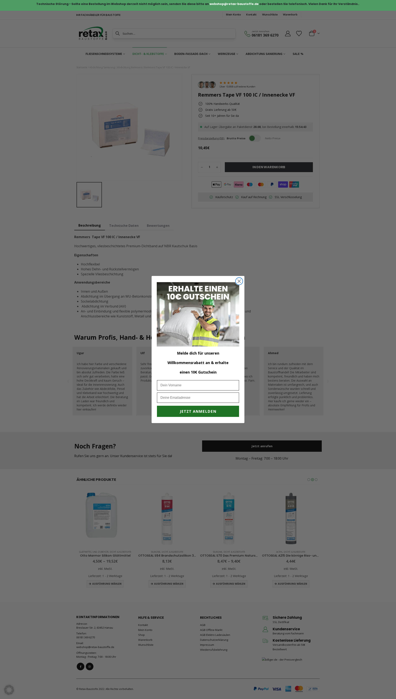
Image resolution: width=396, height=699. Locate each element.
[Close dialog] (239, 281)
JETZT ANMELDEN (198, 411)
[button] (9, 690)
